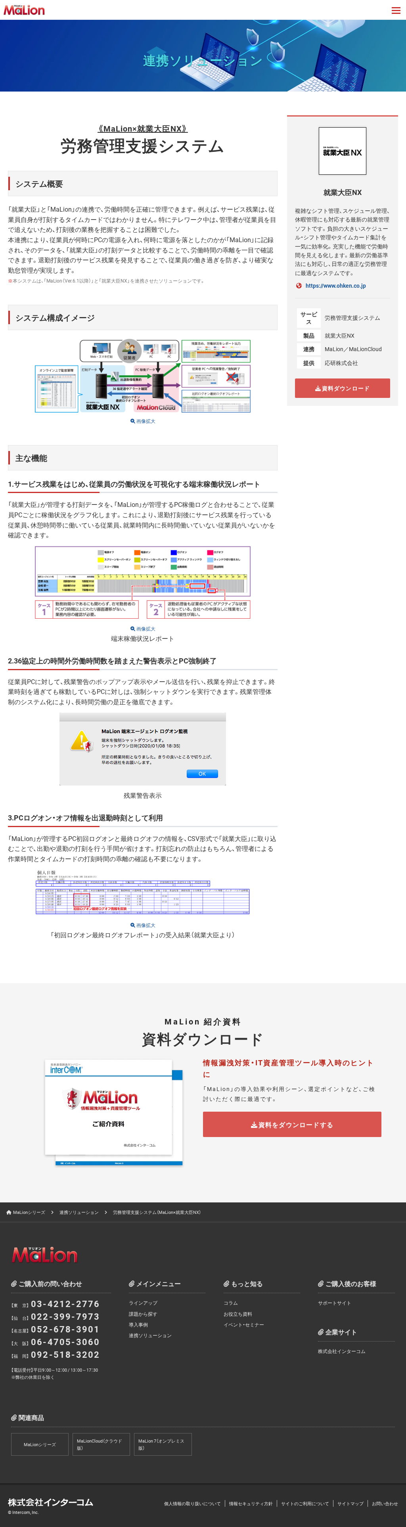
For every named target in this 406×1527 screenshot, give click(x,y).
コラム (231, 1302)
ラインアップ (143, 1302)
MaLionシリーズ (29, 1212)
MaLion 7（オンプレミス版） (161, 1444)
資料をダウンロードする (296, 1124)
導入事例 (138, 1324)
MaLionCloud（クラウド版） (99, 1444)
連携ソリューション (79, 1212)
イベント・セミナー (244, 1324)
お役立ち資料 (238, 1313)
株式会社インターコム (342, 1351)
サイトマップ (350, 1503)
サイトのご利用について (305, 1503)
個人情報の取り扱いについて (192, 1503)
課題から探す (143, 1313)
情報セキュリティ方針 (251, 1503)
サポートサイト (334, 1302)
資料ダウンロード (346, 388)
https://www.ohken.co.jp (336, 285)
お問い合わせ (385, 1503)
